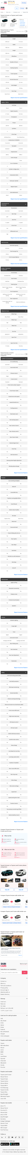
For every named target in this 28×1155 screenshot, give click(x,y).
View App (24, 2)
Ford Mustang (4, 1087)
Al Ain (2, 1023)
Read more (3, 842)
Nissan (2, 1047)
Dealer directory (5, 994)
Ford (2, 1054)
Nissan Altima (4, 1083)
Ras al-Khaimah (5, 1031)
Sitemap (3, 998)
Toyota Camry (4, 1081)
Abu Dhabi (3, 1021)
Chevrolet (3, 1061)
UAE (2, 1018)
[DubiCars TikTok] (16, 1137)
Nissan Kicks (4, 1112)
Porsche (3, 1067)
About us (3, 983)
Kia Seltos (3, 1119)
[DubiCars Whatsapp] (22, 1137)
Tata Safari (22, 20)
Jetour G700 (4, 1114)
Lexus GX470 (22, 25)
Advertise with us (5, 992)
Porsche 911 (4, 1110)
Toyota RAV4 (4, 1125)
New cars (3, 1004)
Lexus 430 (3, 1098)
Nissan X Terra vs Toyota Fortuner (11, 907)
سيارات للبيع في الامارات (6, 1010)
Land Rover (4, 1056)
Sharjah (3, 1034)
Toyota (2, 1043)
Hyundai (3, 1058)
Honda (2, 1065)
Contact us (3, 981)
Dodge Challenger (5, 1121)
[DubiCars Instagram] (9, 1137)
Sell (16, 8)
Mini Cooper (4, 1127)
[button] (2, 3)
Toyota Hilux (4, 1092)
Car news (3, 1006)
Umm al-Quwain (5, 1036)
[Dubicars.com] (3, 965)
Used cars (3, 1001)
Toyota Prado (4, 1079)
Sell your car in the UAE (7, 1008)
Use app (22, 8)
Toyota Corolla (4, 1090)
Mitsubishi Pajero (5, 1096)
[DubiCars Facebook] (5, 1137)
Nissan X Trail (4, 1123)
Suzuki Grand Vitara (22, 22)
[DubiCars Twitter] (19, 1137)
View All (7, 890)
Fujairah (3, 1029)
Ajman (2, 1025)
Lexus (2, 1050)
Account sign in (5, 990)
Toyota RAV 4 (4, 1085)
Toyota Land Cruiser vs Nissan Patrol (12, 923)
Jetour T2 (3, 1106)
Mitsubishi (3, 1063)
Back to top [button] (23, 963)
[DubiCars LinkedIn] (2, 1137)
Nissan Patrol (22, 23)
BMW (2, 1052)
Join (25, 972)
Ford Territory (4, 1130)
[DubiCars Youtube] (12, 1137)
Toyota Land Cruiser (13, 23)
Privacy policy (4, 988)
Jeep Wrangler (4, 1094)
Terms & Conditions (6, 985)
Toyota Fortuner (4, 23)
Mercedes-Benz (5, 1045)
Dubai (2, 1027)
